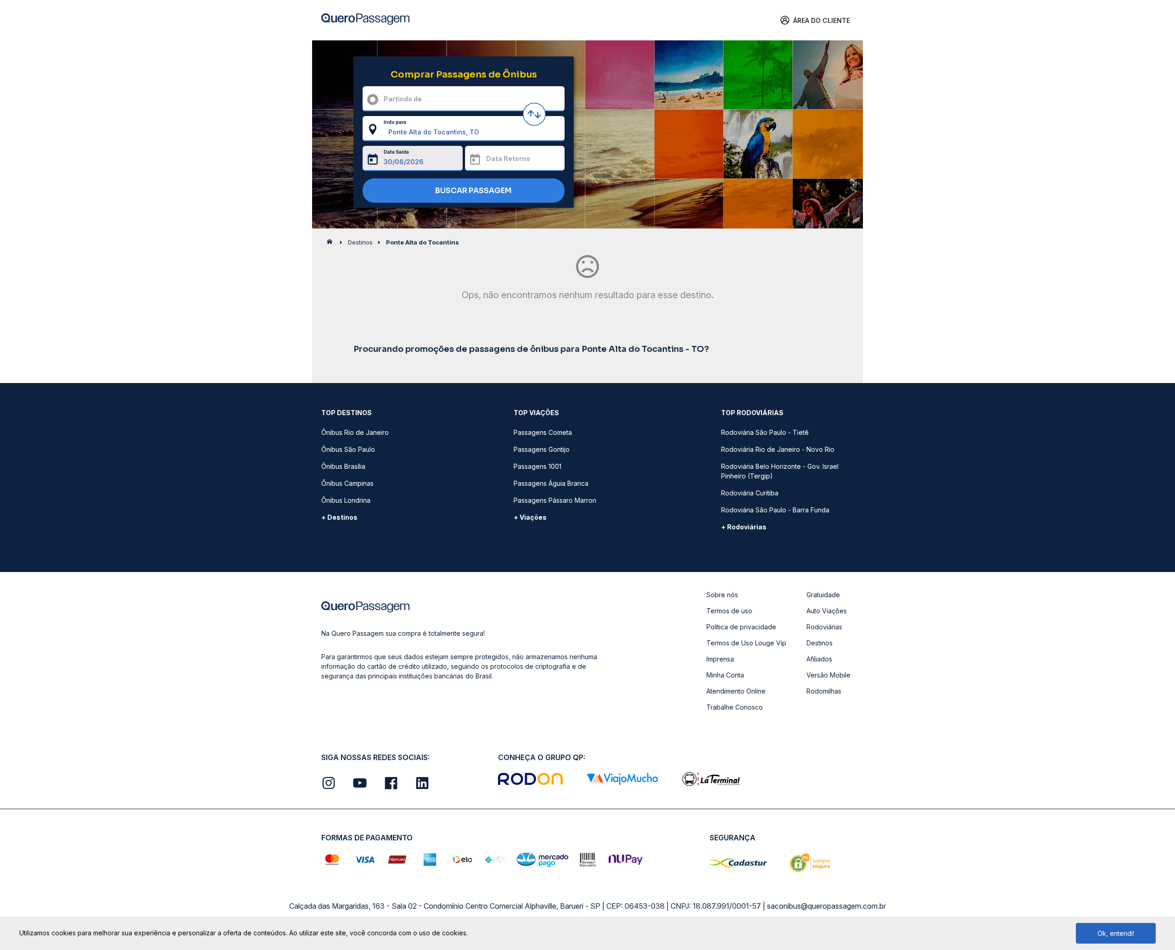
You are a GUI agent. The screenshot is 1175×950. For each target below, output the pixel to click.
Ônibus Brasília (343, 466)
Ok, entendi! (1115, 933)
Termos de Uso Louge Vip (746, 643)
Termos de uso (729, 611)
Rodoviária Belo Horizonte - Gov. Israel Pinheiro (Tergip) (780, 471)
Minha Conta (725, 675)
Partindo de (403, 99)
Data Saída (396, 152)
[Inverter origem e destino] (534, 114)
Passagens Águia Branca (551, 483)
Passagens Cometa (543, 432)
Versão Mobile (828, 675)
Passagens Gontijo (542, 449)
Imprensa (720, 659)
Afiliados (819, 659)
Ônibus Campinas (347, 483)
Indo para (395, 122)
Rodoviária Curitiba (749, 493)
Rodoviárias (824, 627)
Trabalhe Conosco (734, 707)
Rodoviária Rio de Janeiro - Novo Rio (777, 449)
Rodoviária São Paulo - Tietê (765, 432)
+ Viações (530, 517)
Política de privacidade (741, 627)
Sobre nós (722, 595)
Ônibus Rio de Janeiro (355, 432)
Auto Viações (826, 611)
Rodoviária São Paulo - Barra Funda (775, 510)
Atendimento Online (736, 691)
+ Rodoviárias (744, 527)
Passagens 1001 (537, 466)
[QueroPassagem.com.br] (332, 244)
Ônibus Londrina (345, 500)
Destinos (819, 643)
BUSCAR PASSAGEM (473, 190)
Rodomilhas (823, 691)
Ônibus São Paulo (348, 449)
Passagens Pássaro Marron (555, 500)
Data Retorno (508, 158)
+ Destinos (339, 517)
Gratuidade (823, 595)
